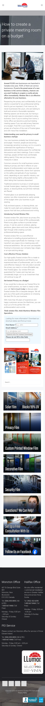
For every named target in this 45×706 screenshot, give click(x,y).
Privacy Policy (22, 693)
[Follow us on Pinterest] (17, 684)
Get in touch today (18, 289)
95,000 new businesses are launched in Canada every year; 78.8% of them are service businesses (22, 85)
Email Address (12, 328)
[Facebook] (5, 684)
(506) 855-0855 (10, 601)
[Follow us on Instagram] (24, 684)
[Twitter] (11, 684)
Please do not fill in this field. (17, 337)
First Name (11, 325)
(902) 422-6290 (33, 601)
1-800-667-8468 (7, 606)
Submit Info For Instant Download (19, 334)
